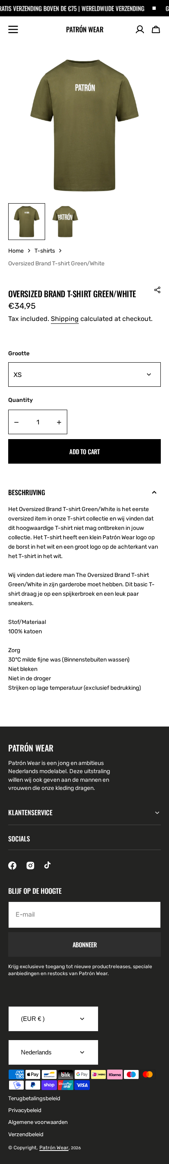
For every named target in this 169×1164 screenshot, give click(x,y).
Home (16, 250)
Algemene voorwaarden (38, 1122)
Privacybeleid (24, 1110)
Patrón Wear (54, 1148)
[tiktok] (48, 866)
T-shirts (44, 250)
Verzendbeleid (25, 1134)
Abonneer (85, 944)
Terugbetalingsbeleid (34, 1098)
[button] (156, 29)
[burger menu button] (13, 29)
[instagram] (30, 866)
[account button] (140, 29)
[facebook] (12, 866)
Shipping (65, 319)
